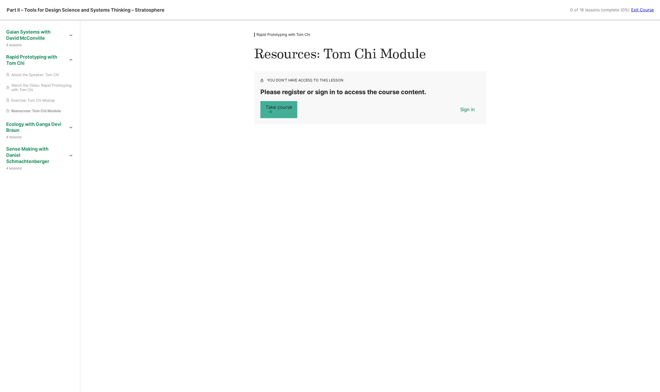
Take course (279, 107)
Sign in (467, 109)
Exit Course (642, 9)
